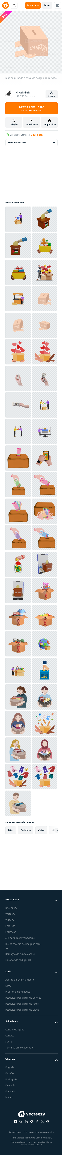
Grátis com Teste (31, 108)
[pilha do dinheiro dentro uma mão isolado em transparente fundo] (18, 561)
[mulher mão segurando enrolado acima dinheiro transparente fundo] (18, 535)
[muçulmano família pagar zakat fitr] (18, 747)
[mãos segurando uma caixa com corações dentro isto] (18, 482)
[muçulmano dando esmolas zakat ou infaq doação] (18, 774)
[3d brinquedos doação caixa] (18, 986)
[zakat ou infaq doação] (18, 694)
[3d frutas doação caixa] (18, 1039)
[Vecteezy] (5, 5)
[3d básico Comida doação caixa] (18, 1066)
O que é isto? (37, 134)
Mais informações (17, 140)
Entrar (47, 5)
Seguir (51, 96)
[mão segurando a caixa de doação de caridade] (18, 402)
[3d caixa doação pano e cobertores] (18, 1013)
